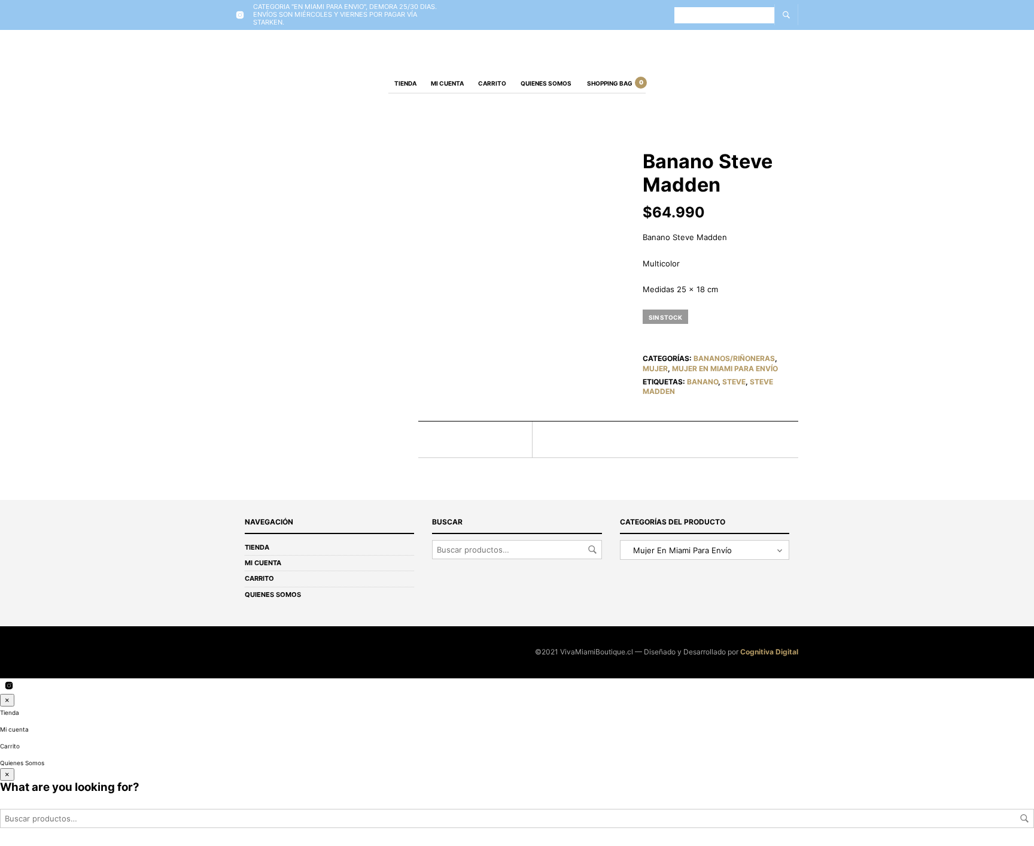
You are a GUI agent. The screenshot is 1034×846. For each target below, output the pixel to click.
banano (702, 381)
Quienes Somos (546, 83)
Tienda (405, 83)
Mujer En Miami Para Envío (725, 368)
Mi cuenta (447, 83)
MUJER (655, 368)
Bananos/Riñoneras (734, 358)
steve (734, 381)
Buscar (592, 549)
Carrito (492, 83)
